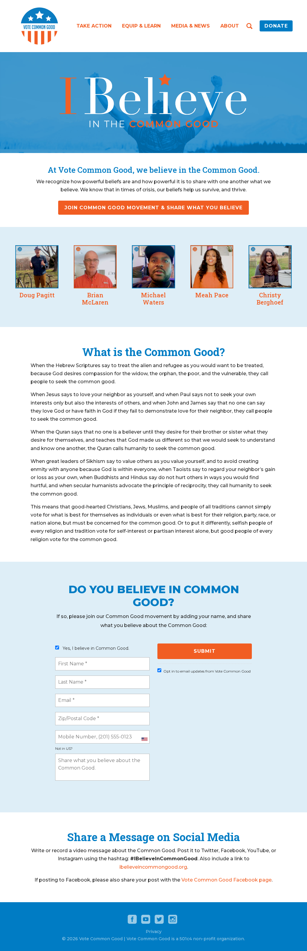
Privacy (154, 931)
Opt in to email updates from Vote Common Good (207, 671)
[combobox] (144, 739)
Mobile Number (74, 733)
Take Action (94, 26)
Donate (276, 26)
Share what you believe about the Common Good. (103, 757)
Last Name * (70, 678)
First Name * (71, 660)
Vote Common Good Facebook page (226, 880)
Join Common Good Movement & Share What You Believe (153, 208)
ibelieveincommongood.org (153, 867)
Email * (66, 697)
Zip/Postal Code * (76, 715)
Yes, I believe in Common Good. (96, 648)
